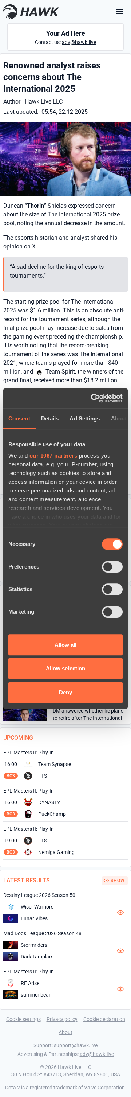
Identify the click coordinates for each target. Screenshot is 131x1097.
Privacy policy (62, 1019)
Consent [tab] (19, 418)
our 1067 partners (53, 455)
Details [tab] (50, 418)
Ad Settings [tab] (85, 418)
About (65, 1032)
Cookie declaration (104, 1019)
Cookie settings (23, 1019)
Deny (65, 692)
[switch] (112, 567)
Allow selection (66, 668)
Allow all (66, 645)
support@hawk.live (76, 1045)
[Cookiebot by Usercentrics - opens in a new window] (92, 398)
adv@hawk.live (79, 42)
